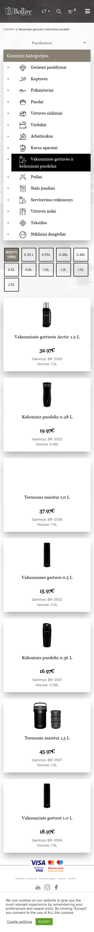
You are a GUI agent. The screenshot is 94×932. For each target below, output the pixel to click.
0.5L (11, 269)
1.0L (46, 269)
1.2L (63, 269)
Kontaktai (72, 878)
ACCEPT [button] (44, 921)
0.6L (28, 269)
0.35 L (29, 254)
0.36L (63, 254)
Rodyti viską (11, 254)
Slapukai (61, 878)
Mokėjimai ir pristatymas (26, 878)
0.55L (46, 254)
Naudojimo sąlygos (47, 878)
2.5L (11, 284)
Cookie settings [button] (19, 922)
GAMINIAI (9, 29)
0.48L (80, 254)
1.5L (81, 269)
